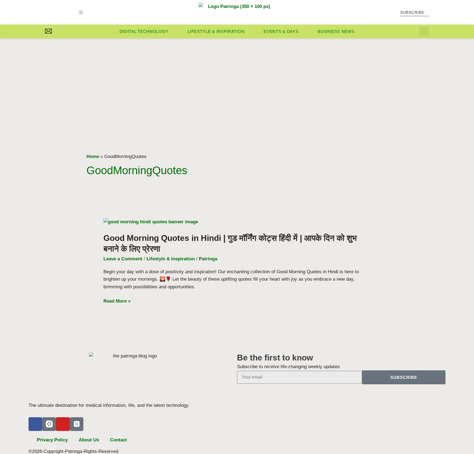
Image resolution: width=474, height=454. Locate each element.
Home (92, 156)
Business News (336, 31)
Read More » (117, 301)
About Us (89, 439)
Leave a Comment (122, 258)
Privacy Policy (52, 439)
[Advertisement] (237, 79)
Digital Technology (144, 31)
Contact (118, 439)
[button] (424, 31)
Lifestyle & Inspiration (216, 31)
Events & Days (281, 31)
